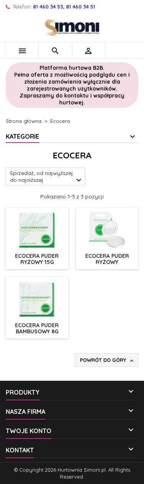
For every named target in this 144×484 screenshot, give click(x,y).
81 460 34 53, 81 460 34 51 (64, 6)
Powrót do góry (107, 360)
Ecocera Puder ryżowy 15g (37, 259)
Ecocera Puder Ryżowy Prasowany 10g (107, 262)
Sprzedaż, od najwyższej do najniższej (46, 177)
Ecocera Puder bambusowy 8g (37, 328)
